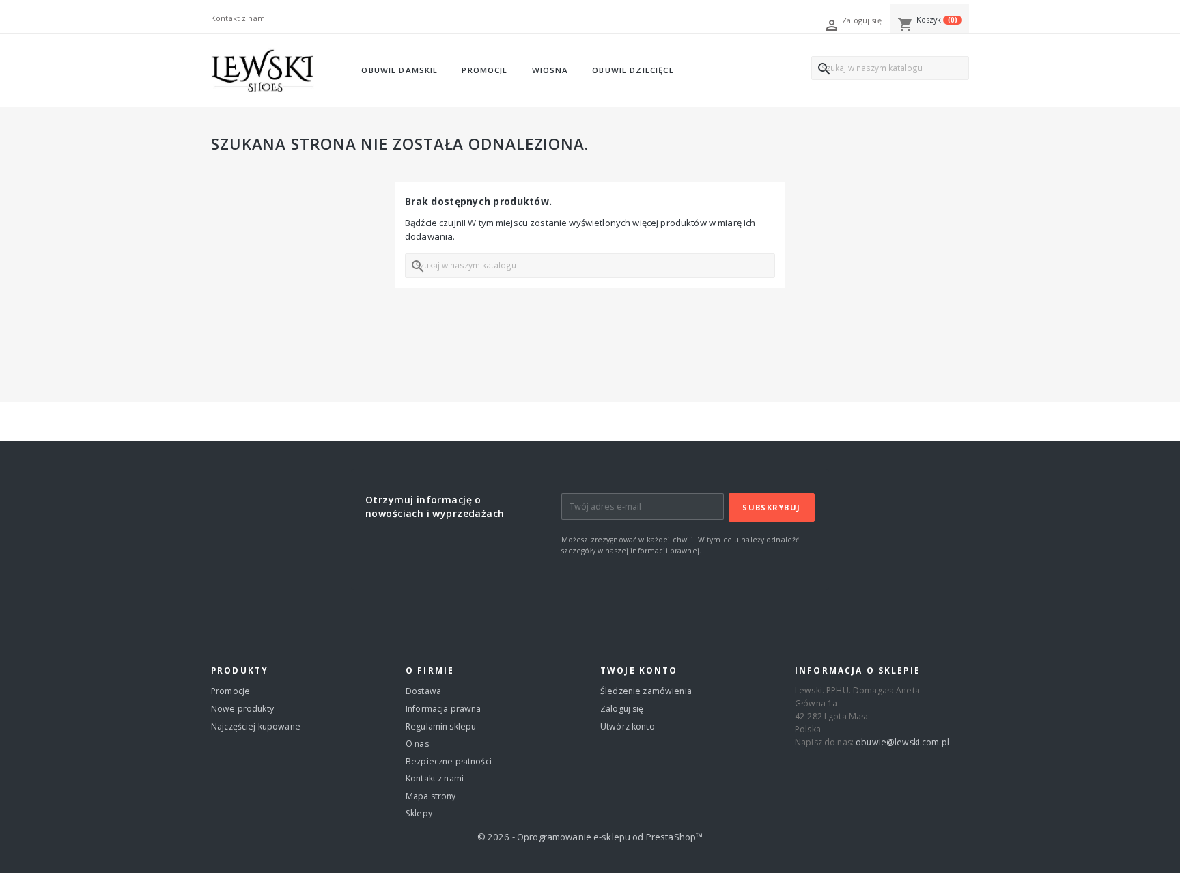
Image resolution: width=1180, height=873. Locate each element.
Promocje (484, 70)
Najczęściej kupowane (255, 726)
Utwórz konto (627, 726)
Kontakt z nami (239, 18)
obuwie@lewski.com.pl (902, 742)
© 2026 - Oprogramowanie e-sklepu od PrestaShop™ (590, 837)
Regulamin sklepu (441, 726)
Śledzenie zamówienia (646, 691)
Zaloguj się (622, 709)
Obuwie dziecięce (632, 70)
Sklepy (419, 813)
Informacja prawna (443, 709)
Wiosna (550, 70)
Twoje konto (639, 670)
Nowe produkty (242, 709)
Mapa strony (431, 796)
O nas (417, 743)
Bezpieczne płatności (449, 761)
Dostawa (423, 691)
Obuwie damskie (399, 70)
